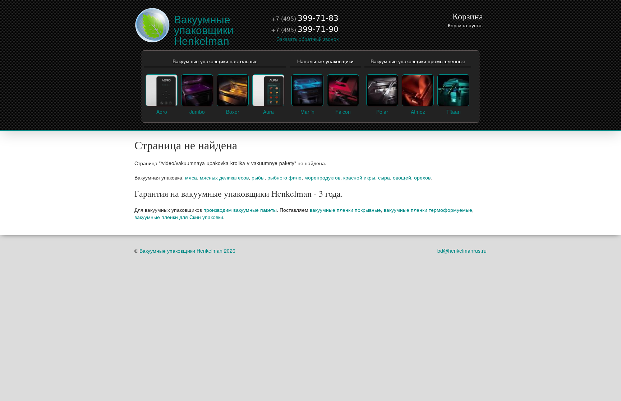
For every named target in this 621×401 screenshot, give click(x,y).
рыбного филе (284, 177)
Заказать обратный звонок (308, 38)
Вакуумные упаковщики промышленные (418, 61)
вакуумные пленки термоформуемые (428, 209)
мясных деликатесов (224, 177)
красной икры (359, 177)
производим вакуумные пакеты (240, 209)
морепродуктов (322, 177)
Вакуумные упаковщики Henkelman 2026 (187, 250)
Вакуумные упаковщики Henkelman (204, 30)
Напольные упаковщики (325, 61)
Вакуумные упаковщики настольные (215, 61)
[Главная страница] (152, 24)
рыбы (258, 177)
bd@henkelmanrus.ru (462, 250)
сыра (384, 177)
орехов (422, 177)
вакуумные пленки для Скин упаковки (178, 216)
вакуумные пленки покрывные (345, 209)
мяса (191, 177)
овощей (402, 177)
